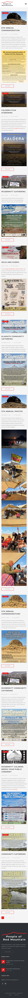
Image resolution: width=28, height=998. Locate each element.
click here (15, 789)
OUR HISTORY (7, 951)
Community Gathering (13, 854)
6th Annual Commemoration (13, 968)
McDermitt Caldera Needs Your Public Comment (12, 769)
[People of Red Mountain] (7, 3)
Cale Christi (15, 34)
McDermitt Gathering (13, 192)
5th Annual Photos (12, 411)
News (10, 994)
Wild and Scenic (10, 262)
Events (5, 13)
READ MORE (7, 86)
